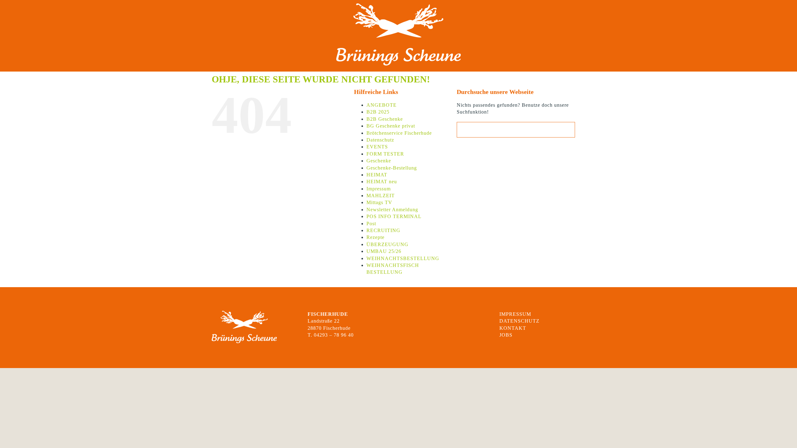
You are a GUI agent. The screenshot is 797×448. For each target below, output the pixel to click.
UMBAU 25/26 (383, 251)
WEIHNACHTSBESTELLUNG (402, 258)
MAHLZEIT (380, 195)
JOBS (505, 335)
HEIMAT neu (381, 181)
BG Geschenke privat (390, 125)
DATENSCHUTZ (519, 321)
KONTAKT (512, 328)
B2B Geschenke (384, 119)
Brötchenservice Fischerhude (399, 133)
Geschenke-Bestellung (391, 167)
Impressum (378, 188)
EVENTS (377, 146)
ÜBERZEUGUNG (387, 244)
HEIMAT (376, 174)
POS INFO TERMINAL (394, 216)
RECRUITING (383, 230)
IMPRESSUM (515, 314)
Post (371, 223)
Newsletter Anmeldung (392, 209)
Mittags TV (379, 202)
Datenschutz (380, 139)
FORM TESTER (385, 153)
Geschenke (378, 160)
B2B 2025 (377, 111)
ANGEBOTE (381, 105)
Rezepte (375, 237)
